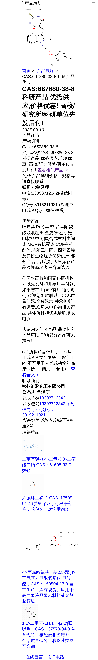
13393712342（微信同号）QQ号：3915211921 (48, 409)
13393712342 (52, 398)
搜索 (40, 9)
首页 (26, 70)
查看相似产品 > (52, 170)
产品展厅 (45, 70)
